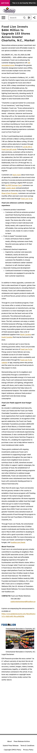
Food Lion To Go (27, 199)
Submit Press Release (10, 745)
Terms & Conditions (27, 745)
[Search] (24, 17)
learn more (17, 175)
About (9, 741)
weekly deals (11, 188)
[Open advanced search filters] (29, 17)
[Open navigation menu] (3, 17)
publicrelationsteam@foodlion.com (23, 601)
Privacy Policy (28, 750)
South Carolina (7, 337)
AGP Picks (5, 3)
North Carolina (25, 334)
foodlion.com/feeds (18, 542)
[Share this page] (34, 17)
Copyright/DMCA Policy (12, 750)
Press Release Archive (22, 741)
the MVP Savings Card (13, 185)
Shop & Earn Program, (10, 193)
